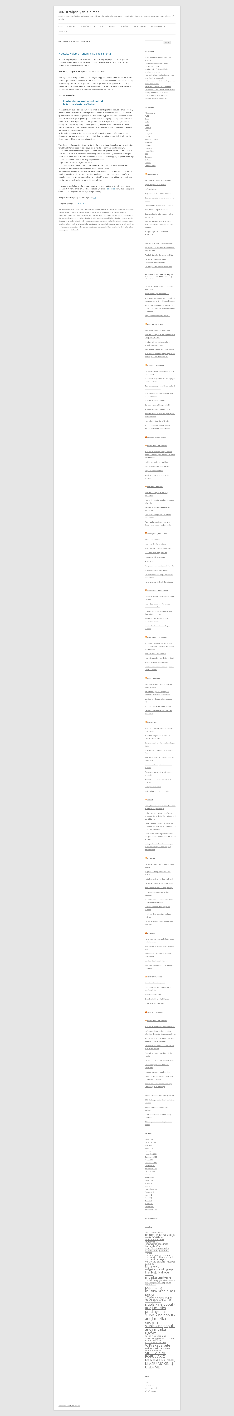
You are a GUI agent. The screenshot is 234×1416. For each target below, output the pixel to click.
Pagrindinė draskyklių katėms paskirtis (159, 255)
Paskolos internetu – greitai (155, 983)
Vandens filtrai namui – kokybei (156, 961)
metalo (148, 1252)
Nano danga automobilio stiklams (157, 466)
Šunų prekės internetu (153, 787)
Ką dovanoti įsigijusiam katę (155, 557)
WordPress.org (150, 1391)
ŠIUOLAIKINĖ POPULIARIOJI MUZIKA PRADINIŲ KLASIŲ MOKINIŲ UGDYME (160, 1360)
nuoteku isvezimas (107, 224)
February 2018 (150, 1166)
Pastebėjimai (124, 26)
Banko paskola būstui (153, 994)
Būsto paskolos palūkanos (154, 1003)
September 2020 (151, 1157)
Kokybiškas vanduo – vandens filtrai (158, 87)
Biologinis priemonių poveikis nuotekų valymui (83, 101)
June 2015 (148, 1195)
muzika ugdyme (158, 1277)
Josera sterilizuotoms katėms (155, 544)
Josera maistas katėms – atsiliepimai (158, 548)
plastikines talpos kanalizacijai (95, 227)
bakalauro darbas (157, 1232)
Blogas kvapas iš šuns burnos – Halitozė (159, 205)
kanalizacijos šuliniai (88, 218)
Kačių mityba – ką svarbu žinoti (156, 209)
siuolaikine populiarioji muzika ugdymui (160, 1329)
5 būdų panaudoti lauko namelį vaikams (159, 1095)
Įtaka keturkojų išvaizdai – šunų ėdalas (159, 582)
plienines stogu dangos (152, 1283)
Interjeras (148, 133)
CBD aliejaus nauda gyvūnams (156, 553)
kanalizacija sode (83, 215)
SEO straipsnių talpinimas (78, 12)
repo (147, 1299)
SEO (101, 26)
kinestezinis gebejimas (156, 1243)
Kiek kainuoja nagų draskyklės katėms (158, 243)
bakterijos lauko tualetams (68, 212)
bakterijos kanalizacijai (103, 209)
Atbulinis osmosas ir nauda (155, 400)
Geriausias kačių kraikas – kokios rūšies (159, 883)
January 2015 (149, 1207)
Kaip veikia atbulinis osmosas (155, 654)
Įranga (147, 136)
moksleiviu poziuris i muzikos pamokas (160, 1262)
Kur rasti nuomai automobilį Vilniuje (158, 706)
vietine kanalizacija (113, 227)
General (148, 128)
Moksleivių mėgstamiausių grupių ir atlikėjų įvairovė (160, 1269)
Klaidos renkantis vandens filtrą (156, 462)
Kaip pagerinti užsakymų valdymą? (157, 316)
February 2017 (150, 1177)
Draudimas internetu (155, 487)
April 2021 (148, 1151)
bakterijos (111, 189)
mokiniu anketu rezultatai (158, 1254)
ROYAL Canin (149, 561)
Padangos (148, 145)
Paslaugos (62, 31)
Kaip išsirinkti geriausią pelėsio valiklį (158, 330)
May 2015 (148, 1198)
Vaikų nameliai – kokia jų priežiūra (157, 95)
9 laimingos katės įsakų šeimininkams (158, 267)
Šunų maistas (152, 722)
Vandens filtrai (150, 166)
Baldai (147, 119)
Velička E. (150, 1348)
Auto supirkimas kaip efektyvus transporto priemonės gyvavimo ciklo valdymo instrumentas (160, 455)
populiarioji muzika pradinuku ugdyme (160, 1291)
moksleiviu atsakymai (156, 1259)
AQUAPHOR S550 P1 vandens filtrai (157, 409)
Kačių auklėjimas (151, 189)
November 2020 (151, 1154)
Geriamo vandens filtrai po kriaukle (157, 405)
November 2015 (151, 1189)
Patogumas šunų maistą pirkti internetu (159, 566)
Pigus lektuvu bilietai (155, 324)
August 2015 (149, 1192)
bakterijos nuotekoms (105, 212)
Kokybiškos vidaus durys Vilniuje (157, 421)
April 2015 (148, 1201)
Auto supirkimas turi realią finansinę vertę (160, 1027)
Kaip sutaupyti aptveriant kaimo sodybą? (160, 349)
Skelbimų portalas (158, 26)
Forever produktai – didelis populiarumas (160, 90)
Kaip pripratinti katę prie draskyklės (158, 193)
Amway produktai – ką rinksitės (156, 92)
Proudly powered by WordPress (69, 1406)
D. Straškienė (156, 1237)
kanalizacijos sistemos (73, 218)
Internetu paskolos (154, 977)
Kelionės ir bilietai (88, 26)
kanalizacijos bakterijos (97, 215)
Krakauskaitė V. (153, 1246)
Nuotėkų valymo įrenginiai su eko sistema (84, 53)
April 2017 (148, 1174)
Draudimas (71, 26)
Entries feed (149, 1385)
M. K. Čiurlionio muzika (157, 1248)
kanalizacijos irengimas (115, 215)
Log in (147, 1382)
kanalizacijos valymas (119, 218)
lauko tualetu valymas (92, 224)
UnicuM (150, 800)
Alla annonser (140, 26)
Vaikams (148, 163)
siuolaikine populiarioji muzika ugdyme (160, 1319)
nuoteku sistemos (65, 227)
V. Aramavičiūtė (153, 1340)
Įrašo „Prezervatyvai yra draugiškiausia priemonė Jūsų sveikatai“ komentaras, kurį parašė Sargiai (160, 816)
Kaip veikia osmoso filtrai (154, 471)
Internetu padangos (155, 1012)
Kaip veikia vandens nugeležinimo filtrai (159, 658)
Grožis (147, 130)
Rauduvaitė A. (152, 1297)
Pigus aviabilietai (153, 678)
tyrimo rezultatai (166, 1338)
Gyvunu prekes (152, 174)
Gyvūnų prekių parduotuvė (157, 534)
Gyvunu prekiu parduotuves (157, 591)
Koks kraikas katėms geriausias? (156, 570)
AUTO (60, 26)
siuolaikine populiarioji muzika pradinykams (160, 1308)
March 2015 (149, 1204)
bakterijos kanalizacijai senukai (122, 209)
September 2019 (151, 1163)
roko (168, 1299)
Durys (147, 125)
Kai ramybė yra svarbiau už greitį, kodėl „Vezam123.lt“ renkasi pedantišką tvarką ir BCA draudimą (160, 308)
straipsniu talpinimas (151, 1338)
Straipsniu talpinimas (155, 365)
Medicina (148, 142)
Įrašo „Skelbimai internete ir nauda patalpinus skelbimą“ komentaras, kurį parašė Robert (159, 847)
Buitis (147, 122)
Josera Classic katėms (152, 539)
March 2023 (149, 1145)
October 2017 (150, 1171)
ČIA (94, 197)
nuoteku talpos (77, 227)
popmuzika (150, 1284)
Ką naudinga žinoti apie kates (155, 185)
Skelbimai (111, 26)
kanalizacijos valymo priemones (83, 221)
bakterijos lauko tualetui (87, 212)
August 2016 (149, 1183)
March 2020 (149, 1160)
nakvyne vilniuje (170, 1280)
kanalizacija (72, 215)
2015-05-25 (81, 203)
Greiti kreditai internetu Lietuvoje (157, 999)
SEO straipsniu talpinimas (157, 446)
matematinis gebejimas (157, 1250)
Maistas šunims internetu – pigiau (157, 791)
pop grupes (165, 1282)
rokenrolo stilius (158, 1299)
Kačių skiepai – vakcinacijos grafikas (158, 180)
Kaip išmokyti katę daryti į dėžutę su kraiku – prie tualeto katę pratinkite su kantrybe (159, 224)
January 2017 (149, 1180)
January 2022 (149, 1148)
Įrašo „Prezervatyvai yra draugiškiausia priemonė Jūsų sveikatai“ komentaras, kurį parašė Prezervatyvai (160, 826)
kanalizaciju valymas (120, 221)
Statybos (148, 160)
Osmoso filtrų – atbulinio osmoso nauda (159, 1060)
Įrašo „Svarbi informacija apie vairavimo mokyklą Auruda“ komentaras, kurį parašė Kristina (160, 836)
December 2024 (150, 1142)
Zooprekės (151, 858)
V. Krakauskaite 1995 (155, 1342)
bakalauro (148, 1232)
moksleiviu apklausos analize (160, 1257)
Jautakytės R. (151, 1241)
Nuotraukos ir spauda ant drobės (157, 294)
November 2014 (151, 1209)
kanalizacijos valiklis (104, 218)
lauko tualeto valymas (75, 224)
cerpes (147, 1237)
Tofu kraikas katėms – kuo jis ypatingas (159, 888)
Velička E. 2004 (162, 1348)
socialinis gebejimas (155, 1335)
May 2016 (148, 1186)
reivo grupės (165, 1297)
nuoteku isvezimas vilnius (124, 224)
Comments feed (151, 1388)
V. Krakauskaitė (157, 1345)
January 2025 (149, 1139)
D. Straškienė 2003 (154, 1239)
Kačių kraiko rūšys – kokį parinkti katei (159, 879)
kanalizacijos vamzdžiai (104, 221)
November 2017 (151, 1169)
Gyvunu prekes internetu (156, 437)
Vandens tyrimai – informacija (155, 98)
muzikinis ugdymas (155, 1280)
